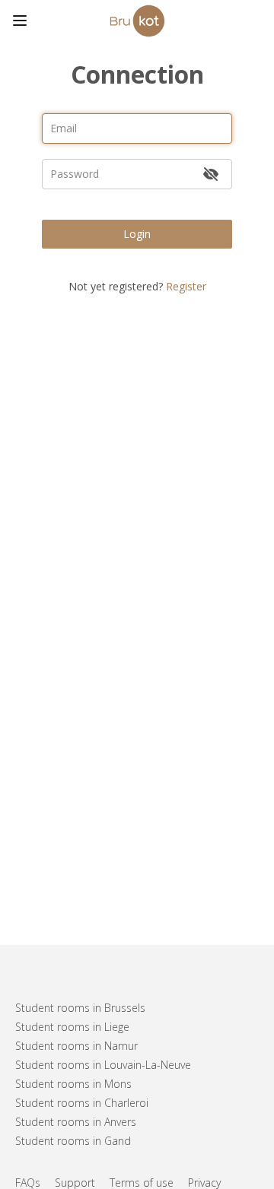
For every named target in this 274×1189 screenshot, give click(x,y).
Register (186, 286)
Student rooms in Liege (72, 1026)
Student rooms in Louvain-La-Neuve (103, 1064)
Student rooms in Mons (73, 1083)
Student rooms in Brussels (80, 1007)
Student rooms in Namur (76, 1045)
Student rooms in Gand (73, 1141)
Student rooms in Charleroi (81, 1102)
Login (137, 234)
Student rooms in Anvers (75, 1121)
